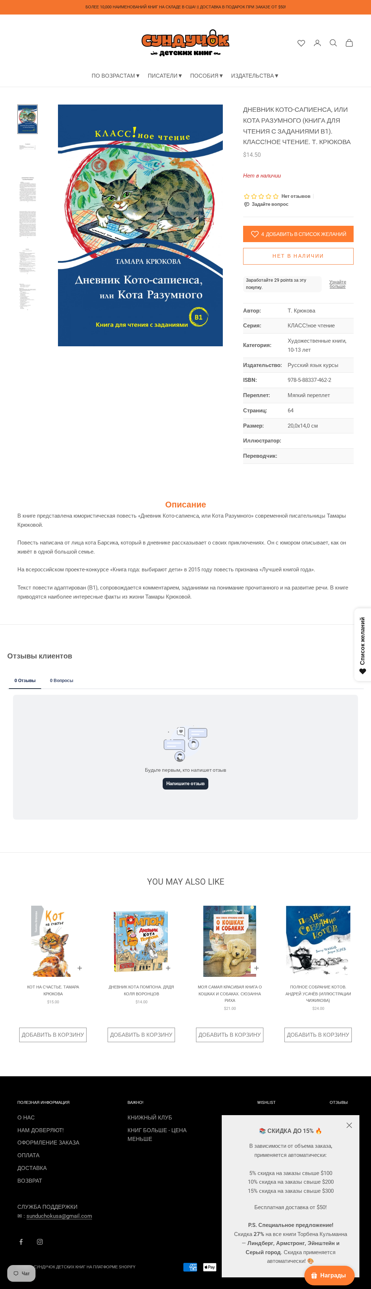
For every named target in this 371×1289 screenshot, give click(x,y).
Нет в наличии (298, 256)
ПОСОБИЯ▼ (207, 76)
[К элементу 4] (27, 224)
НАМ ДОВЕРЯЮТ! (40, 1130)
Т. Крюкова (301, 310)
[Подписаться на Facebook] (21, 1241)
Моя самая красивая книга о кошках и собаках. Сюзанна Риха (230, 994)
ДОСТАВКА (32, 1168)
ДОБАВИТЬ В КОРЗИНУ (53, 1035)
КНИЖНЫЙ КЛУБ (150, 1117)
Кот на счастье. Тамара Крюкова (53, 990)
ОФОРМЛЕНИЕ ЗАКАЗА (48, 1142)
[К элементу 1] (27, 119)
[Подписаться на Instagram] (39, 1241)
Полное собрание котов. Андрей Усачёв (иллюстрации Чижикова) (318, 994)
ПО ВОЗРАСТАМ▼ (116, 76)
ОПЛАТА (28, 1155)
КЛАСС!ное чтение (311, 325)
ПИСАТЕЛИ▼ (165, 76)
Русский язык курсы (313, 365)
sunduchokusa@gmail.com (59, 1216)
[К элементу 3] (27, 188)
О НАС (26, 1117)
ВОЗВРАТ (29, 1181)
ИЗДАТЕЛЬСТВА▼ (255, 76)
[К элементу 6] (27, 297)
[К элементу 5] (27, 261)
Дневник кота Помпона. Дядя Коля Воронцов (141, 990)
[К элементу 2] (27, 154)
